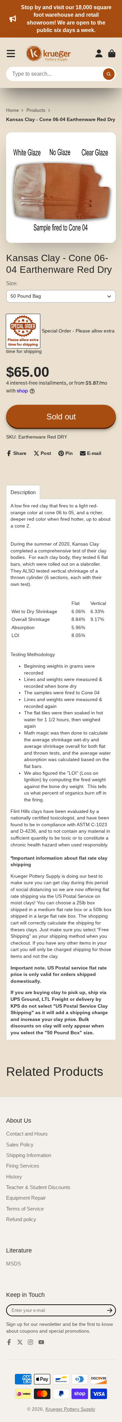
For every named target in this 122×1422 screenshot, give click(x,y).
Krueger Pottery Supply (70, 1409)
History (14, 1177)
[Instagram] (30, 1342)
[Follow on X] (20, 1342)
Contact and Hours (27, 1134)
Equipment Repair (26, 1198)
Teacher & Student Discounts (38, 1187)
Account (99, 53)
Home (12, 110)
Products (35, 110)
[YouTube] (41, 1342)
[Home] (50, 53)
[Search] (109, 74)
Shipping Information (28, 1155)
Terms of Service (25, 1209)
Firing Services (22, 1166)
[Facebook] (9, 1342)
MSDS (13, 1264)
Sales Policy (20, 1144)
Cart (112, 53)
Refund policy (21, 1219)
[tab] (23, 492)
